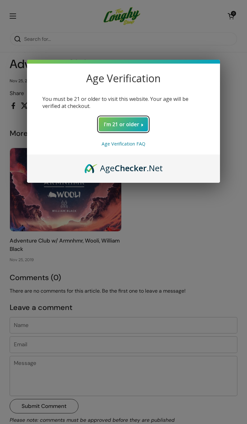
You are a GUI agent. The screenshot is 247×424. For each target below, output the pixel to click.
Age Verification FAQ (123, 144)
